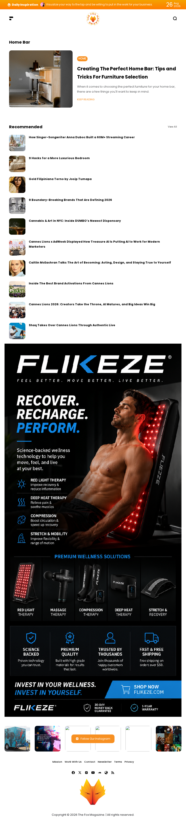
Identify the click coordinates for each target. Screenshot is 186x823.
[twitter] (79, 772)
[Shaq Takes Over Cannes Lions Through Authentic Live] (17, 331)
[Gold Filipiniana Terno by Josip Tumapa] (17, 185)
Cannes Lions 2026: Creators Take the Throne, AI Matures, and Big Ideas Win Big (92, 304)
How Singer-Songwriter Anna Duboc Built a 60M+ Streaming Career (82, 137)
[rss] (112, 772)
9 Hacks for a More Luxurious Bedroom (59, 158)
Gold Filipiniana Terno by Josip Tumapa (60, 179)
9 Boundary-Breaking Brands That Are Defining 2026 (70, 200)
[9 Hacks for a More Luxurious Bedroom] (17, 164)
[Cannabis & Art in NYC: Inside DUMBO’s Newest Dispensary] (17, 226)
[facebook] (73, 772)
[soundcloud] (99, 772)
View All (172, 126)
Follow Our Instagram (95, 739)
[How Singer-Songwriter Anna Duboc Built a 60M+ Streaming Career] (17, 143)
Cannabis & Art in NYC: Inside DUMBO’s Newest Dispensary (75, 221)
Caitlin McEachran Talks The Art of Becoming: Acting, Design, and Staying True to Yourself (100, 262)
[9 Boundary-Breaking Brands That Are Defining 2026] (17, 205)
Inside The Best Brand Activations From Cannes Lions (71, 283)
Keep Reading (86, 99)
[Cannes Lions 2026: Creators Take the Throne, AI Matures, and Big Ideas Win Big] (17, 310)
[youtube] (93, 772)
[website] (106, 772)
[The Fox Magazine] (93, 18)
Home (82, 58)
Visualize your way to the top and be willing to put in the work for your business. (99, 4)
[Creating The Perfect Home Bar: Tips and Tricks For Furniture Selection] (41, 79)
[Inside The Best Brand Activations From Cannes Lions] (17, 289)
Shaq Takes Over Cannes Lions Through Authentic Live (72, 325)
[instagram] (86, 772)
